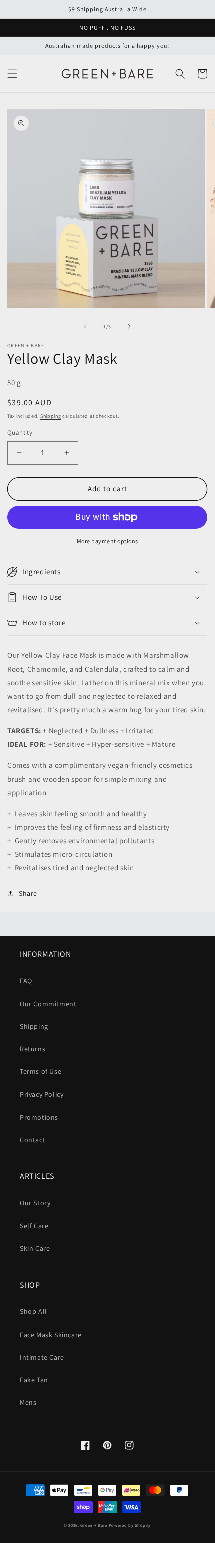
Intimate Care (42, 1357)
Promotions (39, 1117)
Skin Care (35, 1248)
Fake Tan (34, 1379)
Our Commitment (48, 1003)
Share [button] (28, 893)
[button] (13, 74)
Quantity (20, 432)
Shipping (51, 416)
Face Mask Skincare (51, 1334)
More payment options (107, 541)
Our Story (35, 1202)
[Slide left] (85, 326)
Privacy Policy (42, 1094)
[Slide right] (129, 326)
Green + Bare (93, 1525)
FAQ (26, 980)
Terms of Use (41, 1071)
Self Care (34, 1225)
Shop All (34, 1311)
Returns (33, 1048)
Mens (28, 1402)
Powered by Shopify (130, 1525)
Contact (33, 1139)
